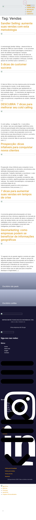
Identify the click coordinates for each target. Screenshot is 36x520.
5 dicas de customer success (14, 66)
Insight (6, 350)
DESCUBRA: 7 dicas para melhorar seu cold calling (16, 106)
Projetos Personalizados (11, 411)
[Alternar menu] (25, 2)
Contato (6, 352)
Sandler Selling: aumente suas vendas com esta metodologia (17, 26)
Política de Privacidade (11, 468)
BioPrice (6, 405)
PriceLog (6, 407)
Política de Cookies (10, 471)
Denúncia (7, 476)
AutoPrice (7, 409)
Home (6, 346)
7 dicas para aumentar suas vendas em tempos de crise (16, 194)
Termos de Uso (9, 473)
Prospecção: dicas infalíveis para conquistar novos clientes (17, 147)
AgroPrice (7, 403)
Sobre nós (7, 348)
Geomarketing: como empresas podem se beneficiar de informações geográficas (17, 234)
